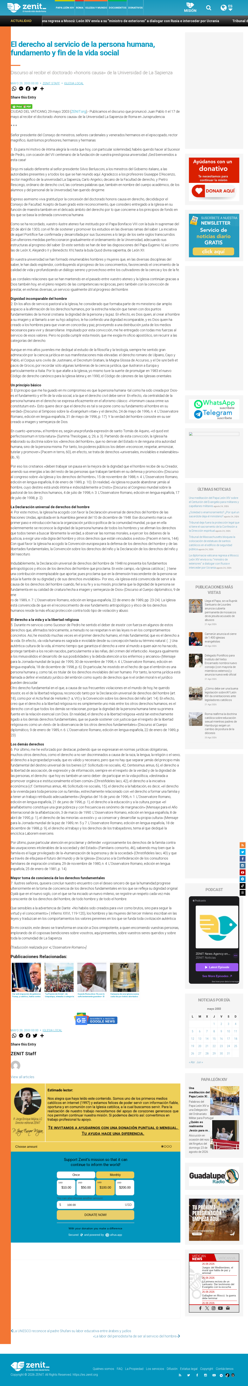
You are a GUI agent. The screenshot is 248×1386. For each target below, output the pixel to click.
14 (206, 1038)
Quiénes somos (103, 1369)
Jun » (200, 1062)
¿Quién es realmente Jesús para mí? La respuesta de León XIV (199, 1130)
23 (221, 1046)
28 (206, 1053)
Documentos (117, 7)
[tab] (201, 1257)
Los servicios (155, 1369)
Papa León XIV (65, 7)
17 (228, 1038)
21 (206, 1046)
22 (214, 1046)
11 (235, 1031)
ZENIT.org (78, 111)
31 (228, 1053)
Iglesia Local (74, 83)
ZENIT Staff (51, 83)
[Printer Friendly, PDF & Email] (21, 106)
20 (199, 1046)
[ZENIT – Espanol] (31, 8)
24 (228, 1046)
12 (192, 1038)
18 (235, 1038)
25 (235, 1046)
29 (214, 1053)
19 (192, 1046)
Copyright (206, 1369)
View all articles (22, 1077)
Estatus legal (188, 1369)
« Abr (192, 1062)
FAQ (119, 1369)
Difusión (172, 1369)
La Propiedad (134, 1369)
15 (214, 1038)
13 (199, 1038)
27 (199, 1053)
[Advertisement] (95, 1293)
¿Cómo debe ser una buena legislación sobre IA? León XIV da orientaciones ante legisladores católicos (221, 694)
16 (221, 1038)
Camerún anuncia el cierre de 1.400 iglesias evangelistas (220, 637)
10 (228, 1031)
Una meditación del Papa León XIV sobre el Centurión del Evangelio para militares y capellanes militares (214, 502)
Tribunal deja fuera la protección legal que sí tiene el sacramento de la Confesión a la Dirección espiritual (214, 526)
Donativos (135, 7)
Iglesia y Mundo (96, 7)
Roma (79, 7)
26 (192, 1053)
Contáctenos (224, 1369)
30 (221, 1053)
